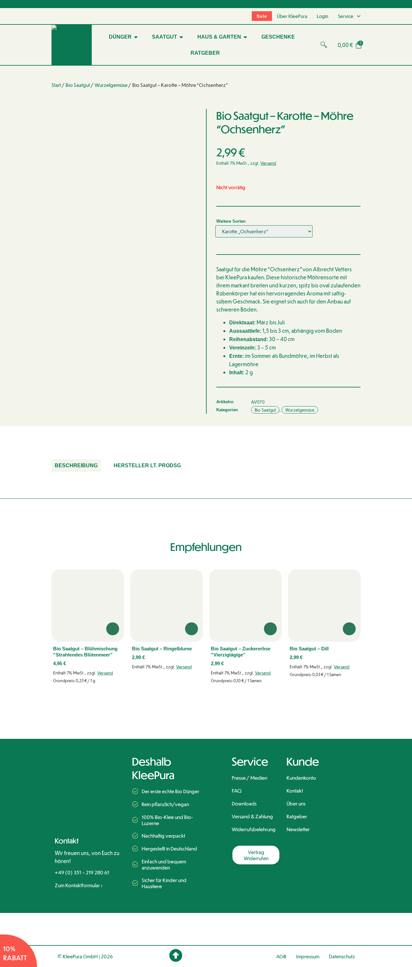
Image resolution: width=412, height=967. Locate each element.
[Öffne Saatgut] (181, 37)
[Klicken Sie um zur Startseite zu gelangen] (90, 765)
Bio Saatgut (78, 85)
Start (56, 85)
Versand (268, 163)
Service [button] (345, 16)
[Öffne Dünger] (135, 37)
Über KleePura (292, 16)
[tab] (76, 465)
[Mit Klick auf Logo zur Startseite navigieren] (72, 45)
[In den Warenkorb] (112, 628)
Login (322, 16)
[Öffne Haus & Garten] (245, 37)
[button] (325, 45)
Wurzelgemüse (111, 85)
